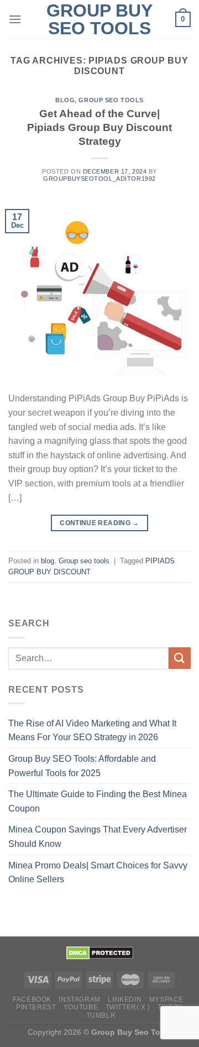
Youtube (81, 1007)
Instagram (80, 999)
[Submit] (180, 658)
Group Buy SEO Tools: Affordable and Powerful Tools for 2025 (82, 766)
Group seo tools (110, 100)
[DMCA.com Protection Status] (99, 951)
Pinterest (36, 1007)
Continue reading (99, 523)
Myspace (166, 999)
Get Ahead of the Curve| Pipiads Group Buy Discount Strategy (99, 127)
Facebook (32, 999)
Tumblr (101, 1015)
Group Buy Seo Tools (99, 19)
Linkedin (125, 999)
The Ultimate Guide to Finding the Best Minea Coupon (97, 801)
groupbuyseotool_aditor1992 (99, 178)
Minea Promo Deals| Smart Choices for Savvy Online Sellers (97, 872)
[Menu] (15, 19)
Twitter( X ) (128, 1007)
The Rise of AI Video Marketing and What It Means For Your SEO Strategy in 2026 (92, 730)
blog (65, 100)
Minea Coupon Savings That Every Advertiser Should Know (97, 837)
